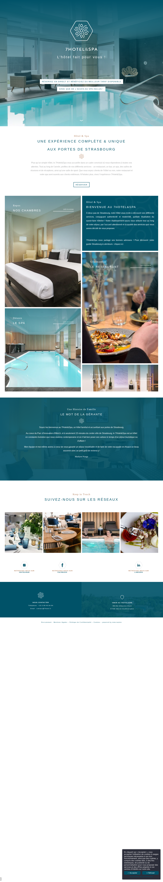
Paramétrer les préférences (141, 877)
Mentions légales (60, 622)
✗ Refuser (150, 873)
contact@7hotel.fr (44, 608)
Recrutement (46, 622)
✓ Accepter (132, 873)
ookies (98, 622)
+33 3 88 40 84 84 (45, 605)
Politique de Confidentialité (80, 622)
